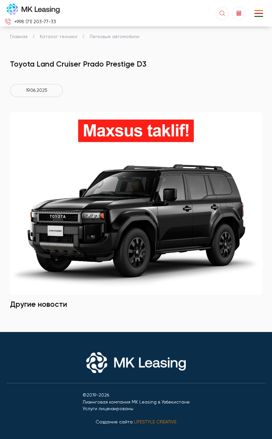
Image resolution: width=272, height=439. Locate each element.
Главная (19, 36)
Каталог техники (58, 36)
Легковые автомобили (114, 36)
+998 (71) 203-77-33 (35, 21)
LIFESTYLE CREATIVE (155, 421)
